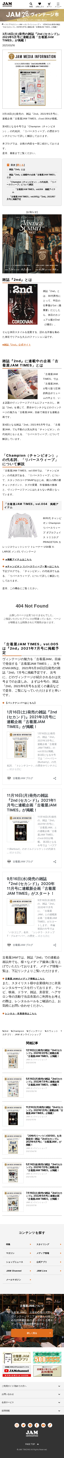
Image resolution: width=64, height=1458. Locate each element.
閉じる (20, 165)
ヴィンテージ (35, 1031)
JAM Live (42, 1270)
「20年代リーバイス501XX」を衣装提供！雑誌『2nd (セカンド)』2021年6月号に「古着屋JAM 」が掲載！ (44, 1140)
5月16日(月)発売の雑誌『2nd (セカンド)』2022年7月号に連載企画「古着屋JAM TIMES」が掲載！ (44, 1081)
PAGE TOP (30, 1444)
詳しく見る (32, 1333)
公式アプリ (42, 1262)
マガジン (10, 1253)
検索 (31, 6)
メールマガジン (13, 1279)
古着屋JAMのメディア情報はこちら (25, 978)
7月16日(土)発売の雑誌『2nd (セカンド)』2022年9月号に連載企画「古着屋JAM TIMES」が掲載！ (44, 1195)
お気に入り (40, 6)
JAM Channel (14, 1270)
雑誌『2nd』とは (17, 169)
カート (49, 6)
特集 (8, 1244)
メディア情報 (43, 1253)
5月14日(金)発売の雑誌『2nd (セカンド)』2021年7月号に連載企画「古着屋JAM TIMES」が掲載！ (44, 1167)
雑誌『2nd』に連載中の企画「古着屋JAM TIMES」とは (32, 176)
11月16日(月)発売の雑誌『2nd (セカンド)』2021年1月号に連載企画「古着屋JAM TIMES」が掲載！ (44, 1110)
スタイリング (43, 1244)
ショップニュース (14, 1262)
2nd (6, 1031)
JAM (17, 1034)
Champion (18, 1031)
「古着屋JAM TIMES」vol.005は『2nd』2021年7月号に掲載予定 (31, 197)
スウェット (52, 1031)
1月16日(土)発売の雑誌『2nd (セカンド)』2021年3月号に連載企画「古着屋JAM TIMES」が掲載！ (44, 1053)
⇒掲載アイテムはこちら (18, 559)
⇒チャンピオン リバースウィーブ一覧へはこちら (32, 566)
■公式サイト (16, 344)
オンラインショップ (30, 1034)
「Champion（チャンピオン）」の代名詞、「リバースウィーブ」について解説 (31, 183)
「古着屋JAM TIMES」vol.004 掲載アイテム (33, 190)
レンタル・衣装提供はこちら (21, 1013)
